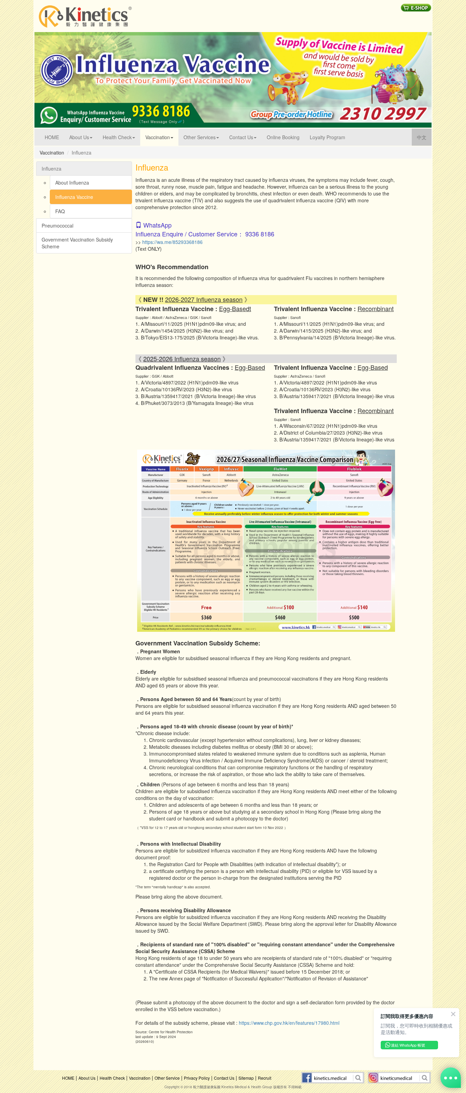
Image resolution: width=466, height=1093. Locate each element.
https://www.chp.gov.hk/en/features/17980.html (289, 1022)
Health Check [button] (117, 137)
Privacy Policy (197, 1078)
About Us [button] (79, 137)
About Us (87, 1078)
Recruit (264, 1078)
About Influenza (72, 182)
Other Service (167, 1078)
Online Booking (283, 137)
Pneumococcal (57, 225)
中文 (424, 137)
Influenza (51, 168)
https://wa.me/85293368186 (172, 241)
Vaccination (139, 1078)
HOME (54, 137)
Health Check (112, 1078)
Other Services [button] (200, 137)
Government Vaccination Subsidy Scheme (77, 243)
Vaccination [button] (157, 137)
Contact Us (224, 1078)
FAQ (60, 211)
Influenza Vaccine (74, 196)
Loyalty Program (327, 137)
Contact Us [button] (241, 137)
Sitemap (246, 1078)
